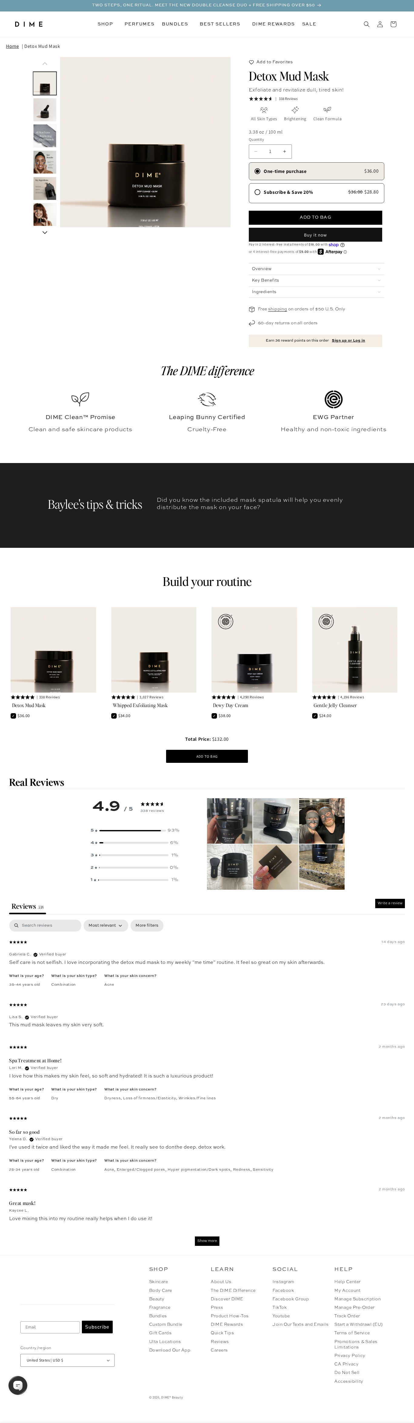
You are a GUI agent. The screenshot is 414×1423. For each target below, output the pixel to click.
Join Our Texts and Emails (300, 1324)
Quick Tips (222, 1333)
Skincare (158, 1282)
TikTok (279, 1308)
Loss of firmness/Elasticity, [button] (150, 1098)
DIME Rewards (227, 1324)
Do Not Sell (346, 1373)
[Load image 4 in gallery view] (44, 162)
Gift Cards (160, 1333)
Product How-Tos (230, 1316)
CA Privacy (346, 1364)
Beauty (157, 1299)
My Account (347, 1291)
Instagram (283, 1282)
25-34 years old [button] (24, 1170)
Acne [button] (109, 985)
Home (12, 46)
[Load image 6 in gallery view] (44, 215)
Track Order (347, 1316)
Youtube (281, 1316)
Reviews (220, 1342)
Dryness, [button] (113, 1098)
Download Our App (170, 1350)
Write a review (390, 903)
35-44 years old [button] (24, 985)
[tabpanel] (207, 1085)
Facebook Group (290, 1299)
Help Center (347, 1282)
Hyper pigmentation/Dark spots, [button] (200, 1170)
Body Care (160, 1291)
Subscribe (97, 1327)
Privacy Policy (350, 1356)
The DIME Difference (233, 1291)
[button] (107, 24)
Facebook (283, 1291)
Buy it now (315, 235)
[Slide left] (45, 63)
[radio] (316, 171)
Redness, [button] (243, 1170)
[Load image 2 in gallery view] (44, 109)
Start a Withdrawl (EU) (358, 1324)
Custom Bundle (165, 1324)
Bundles (158, 1316)
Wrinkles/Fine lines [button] (197, 1098)
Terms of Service (352, 1333)
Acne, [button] (110, 1170)
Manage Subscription (357, 1299)
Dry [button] (54, 1098)
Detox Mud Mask (42, 46)
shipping (277, 309)
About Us (221, 1282)
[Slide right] (45, 232)
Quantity (256, 139)
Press (217, 1308)
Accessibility (348, 1381)
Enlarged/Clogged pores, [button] (142, 1170)
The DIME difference (207, 370)
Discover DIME (227, 1299)
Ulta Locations (165, 1342)
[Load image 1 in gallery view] (44, 83)
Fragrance (160, 1308)
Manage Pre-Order (354, 1308)
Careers (219, 1350)
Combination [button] (63, 985)
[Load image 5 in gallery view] (44, 188)
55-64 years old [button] (24, 1098)
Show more (207, 1241)
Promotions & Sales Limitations (356, 1344)
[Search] (366, 24)
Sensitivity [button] (263, 1170)
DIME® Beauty (172, 1397)
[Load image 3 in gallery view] (44, 136)
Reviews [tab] (28, 906)
